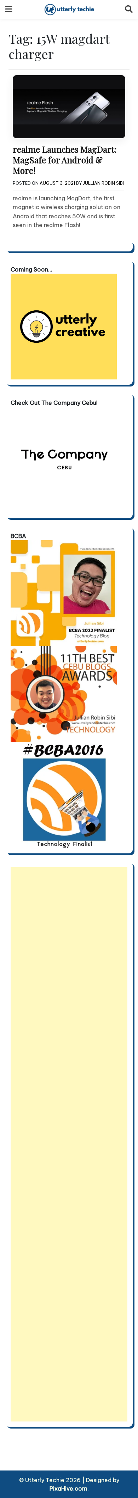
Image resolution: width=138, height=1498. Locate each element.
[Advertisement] (69, 1144)
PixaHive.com (68, 1488)
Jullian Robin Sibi (103, 183)
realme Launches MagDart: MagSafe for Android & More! (65, 160)
